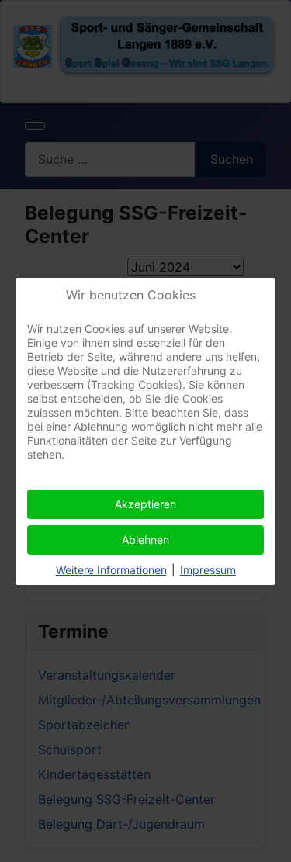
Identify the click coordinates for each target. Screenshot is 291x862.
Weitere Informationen (111, 569)
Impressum (208, 569)
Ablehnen (145, 539)
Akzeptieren (145, 504)
